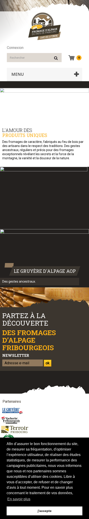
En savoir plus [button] (18, 499)
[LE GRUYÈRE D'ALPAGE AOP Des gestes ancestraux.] (44, 257)
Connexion (15, 48)
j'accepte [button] (45, 511)
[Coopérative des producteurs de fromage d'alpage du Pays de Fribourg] (44, 26)
